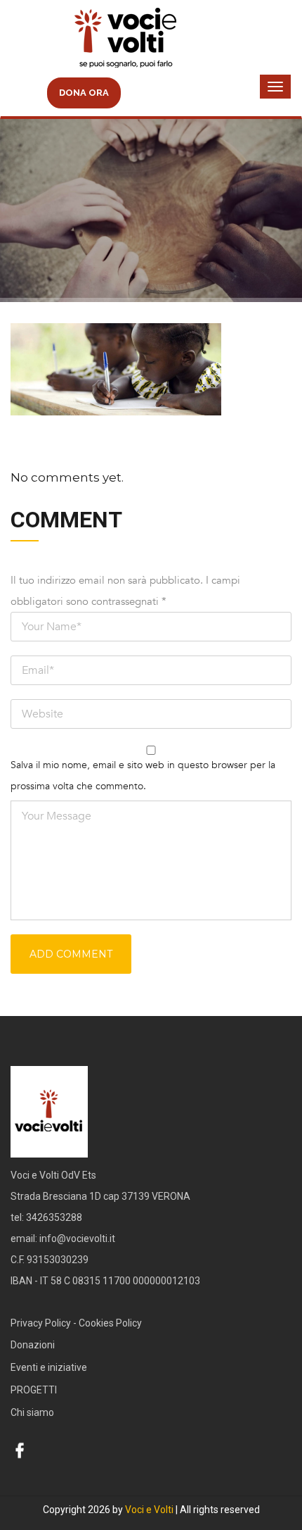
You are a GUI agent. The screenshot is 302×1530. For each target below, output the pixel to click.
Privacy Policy (41, 1323)
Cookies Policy (110, 1323)
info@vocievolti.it (77, 1238)
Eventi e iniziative (49, 1367)
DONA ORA (84, 92)
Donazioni (33, 1344)
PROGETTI (34, 1390)
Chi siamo (32, 1412)
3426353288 (54, 1217)
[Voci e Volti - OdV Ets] (151, 39)
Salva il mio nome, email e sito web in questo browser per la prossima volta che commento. (143, 775)
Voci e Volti (149, 1509)
